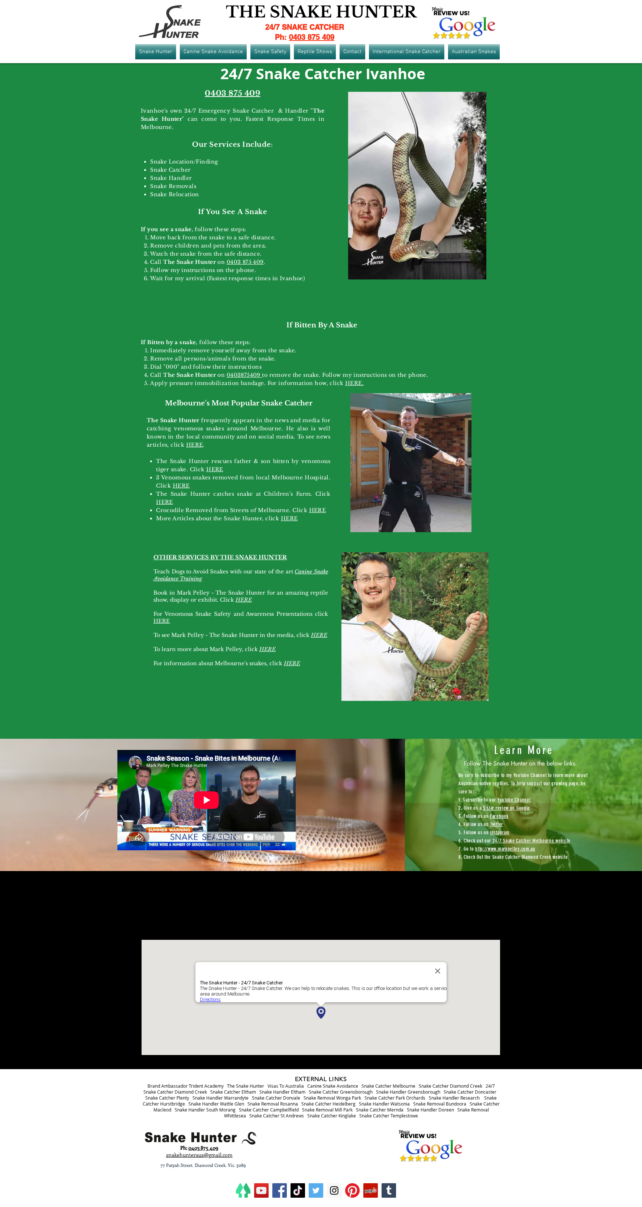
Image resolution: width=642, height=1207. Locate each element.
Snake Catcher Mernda (379, 1110)
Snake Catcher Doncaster (470, 1092)
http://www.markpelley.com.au (505, 849)
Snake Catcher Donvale (276, 1098)
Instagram (499, 832)
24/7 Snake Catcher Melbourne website (532, 841)
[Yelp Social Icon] (370, 1190)
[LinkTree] (243, 1190)
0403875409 (244, 375)
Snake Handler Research (454, 1098)
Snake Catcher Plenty (167, 1098)
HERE (194, 444)
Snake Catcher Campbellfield (269, 1110)
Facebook (499, 816)
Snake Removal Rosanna (272, 1104)
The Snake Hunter (245, 1086)
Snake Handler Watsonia (384, 1104)
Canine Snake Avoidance (332, 1086)
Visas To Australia (286, 1086)
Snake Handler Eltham (282, 1092)
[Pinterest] (352, 1190)
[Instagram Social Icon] (334, 1190)
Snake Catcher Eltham (233, 1092)
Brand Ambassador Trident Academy (185, 1086)
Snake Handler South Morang (205, 1110)
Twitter (496, 824)
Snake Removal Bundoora (439, 1104)
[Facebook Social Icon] (279, 1190)
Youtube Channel (514, 800)
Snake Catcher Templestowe (388, 1116)
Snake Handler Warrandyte (220, 1098)
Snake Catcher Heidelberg (328, 1104)
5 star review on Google (506, 808)
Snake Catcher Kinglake (331, 1116)
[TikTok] (298, 1190)
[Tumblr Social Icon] (389, 1190)
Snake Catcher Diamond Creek (450, 1086)
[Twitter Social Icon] (316, 1190)
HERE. (354, 383)
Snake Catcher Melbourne (388, 1086)
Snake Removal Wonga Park (332, 1098)
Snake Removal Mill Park (327, 1110)
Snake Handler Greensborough (408, 1092)
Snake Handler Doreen (430, 1110)
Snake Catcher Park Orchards (394, 1098)
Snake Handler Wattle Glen (216, 1104)
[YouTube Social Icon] (261, 1190)
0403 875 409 (311, 37)
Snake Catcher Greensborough (341, 1092)
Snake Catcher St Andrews (276, 1116)
